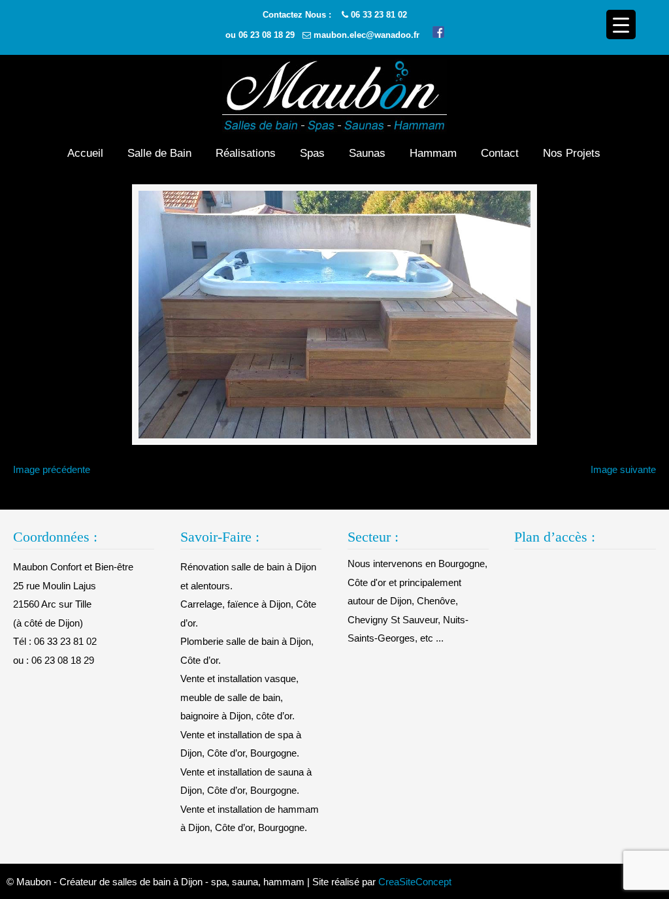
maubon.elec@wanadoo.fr (366, 35)
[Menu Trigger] (621, 24)
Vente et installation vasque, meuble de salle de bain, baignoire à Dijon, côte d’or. (239, 697)
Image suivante (623, 469)
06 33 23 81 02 (379, 15)
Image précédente (51, 469)
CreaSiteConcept (414, 881)
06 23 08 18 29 (266, 35)
